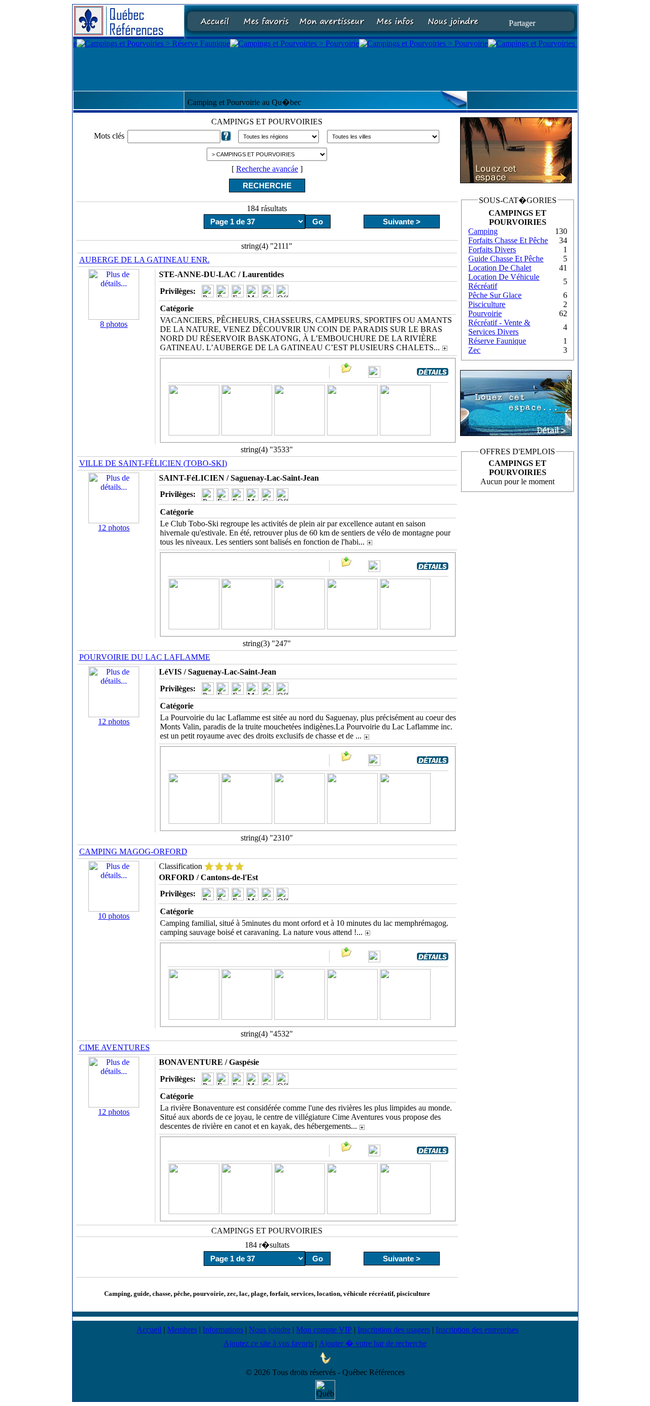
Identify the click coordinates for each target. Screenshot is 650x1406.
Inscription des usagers (394, 1329)
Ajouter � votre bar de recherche (373, 1343)
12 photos (113, 527)
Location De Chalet (499, 267)
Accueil (149, 1329)
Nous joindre (269, 1329)
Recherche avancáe (267, 168)
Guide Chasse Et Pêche (505, 258)
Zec (474, 350)
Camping (483, 231)
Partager (522, 22)
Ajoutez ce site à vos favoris (268, 1343)
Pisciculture (486, 304)
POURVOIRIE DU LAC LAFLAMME (144, 657)
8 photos (113, 324)
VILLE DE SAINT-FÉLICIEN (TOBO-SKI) (153, 463)
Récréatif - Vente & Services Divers (499, 327)
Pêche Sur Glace (495, 295)
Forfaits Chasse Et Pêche (508, 240)
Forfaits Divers (492, 249)
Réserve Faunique (497, 341)
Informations (223, 1329)
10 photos (113, 916)
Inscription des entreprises (477, 1329)
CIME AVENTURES (114, 1047)
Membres (182, 1329)
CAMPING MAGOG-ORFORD (133, 851)
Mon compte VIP (324, 1329)
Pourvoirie (485, 313)
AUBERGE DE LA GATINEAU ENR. (144, 259)
